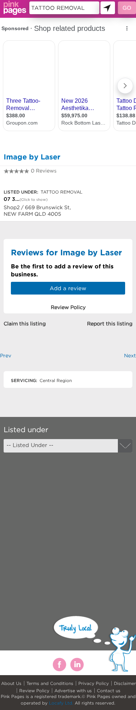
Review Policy (34, 690)
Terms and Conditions (49, 683)
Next (130, 355)
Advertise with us (73, 690)
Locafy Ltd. (61, 703)
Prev (5, 355)
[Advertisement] (68, 528)
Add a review (68, 288)
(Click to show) (34, 200)
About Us (11, 683)
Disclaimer (125, 683)
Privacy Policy (93, 683)
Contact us (108, 690)
